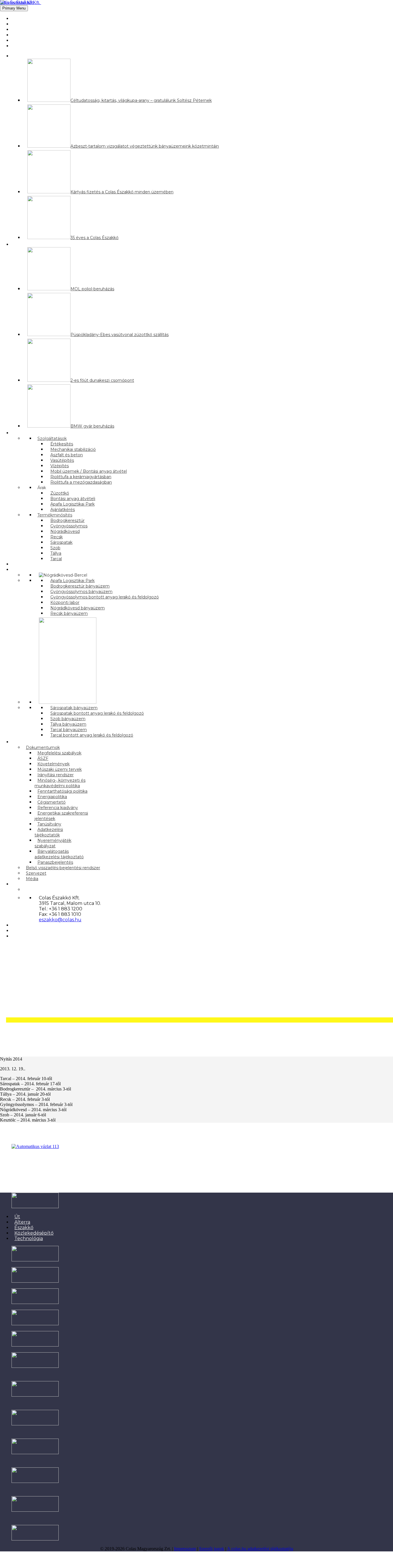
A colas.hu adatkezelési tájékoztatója (260, 1548)
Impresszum (185, 1548)
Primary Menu (14, 8)
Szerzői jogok (211, 1548)
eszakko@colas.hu (60, 919)
